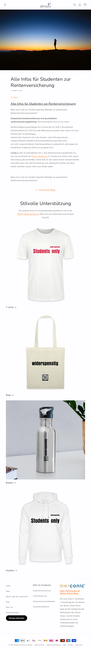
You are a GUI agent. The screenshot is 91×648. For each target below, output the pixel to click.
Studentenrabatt (12, 612)
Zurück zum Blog (47, 190)
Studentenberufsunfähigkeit (44, 601)
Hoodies (10, 570)
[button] (5, 4)
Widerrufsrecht (39, 645)
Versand (70, 645)
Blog (7, 602)
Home (8, 586)
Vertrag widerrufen (16, 618)
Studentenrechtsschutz (42, 591)
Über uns (9, 607)
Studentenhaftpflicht (41, 607)
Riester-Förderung (40, 156)
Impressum (78, 645)
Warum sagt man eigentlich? (17, 596)
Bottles (9, 482)
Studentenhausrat (40, 596)
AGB (64, 645)
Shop (8, 591)
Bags (8, 395)
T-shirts (10, 307)
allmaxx (16, 645)
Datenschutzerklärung (54, 645)
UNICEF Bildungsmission (28, 214)
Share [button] (15, 97)
